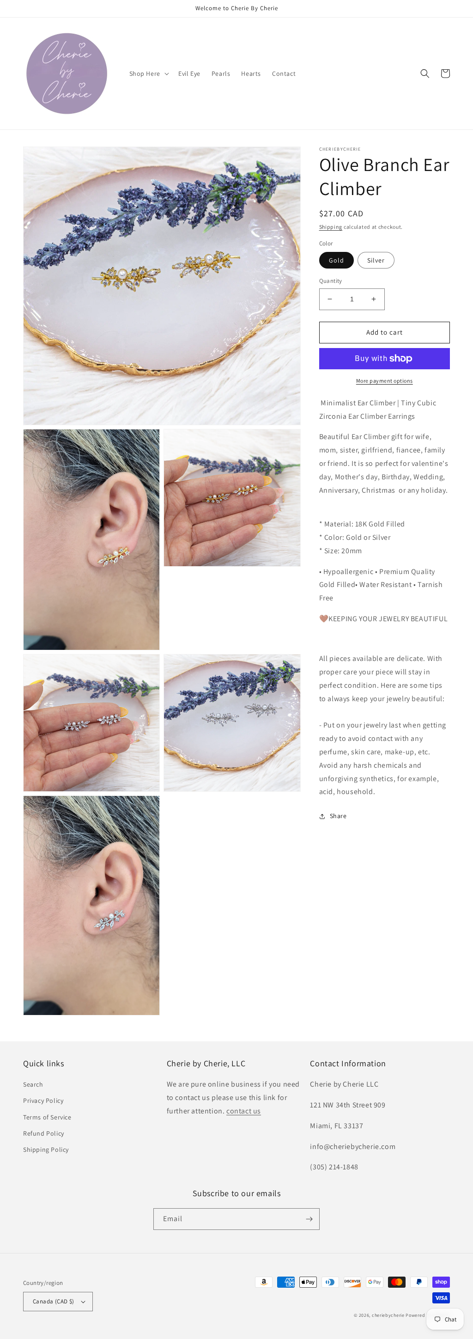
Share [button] (338, 816)
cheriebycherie (388, 1315)
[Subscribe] (309, 1219)
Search (33, 1084)
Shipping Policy (46, 1149)
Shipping (331, 226)
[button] (148, 73)
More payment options (384, 380)
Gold (336, 260)
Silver (376, 260)
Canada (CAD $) (53, 1301)
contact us (243, 1111)
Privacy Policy (43, 1100)
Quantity (330, 281)
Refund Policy (43, 1133)
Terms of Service (47, 1117)
